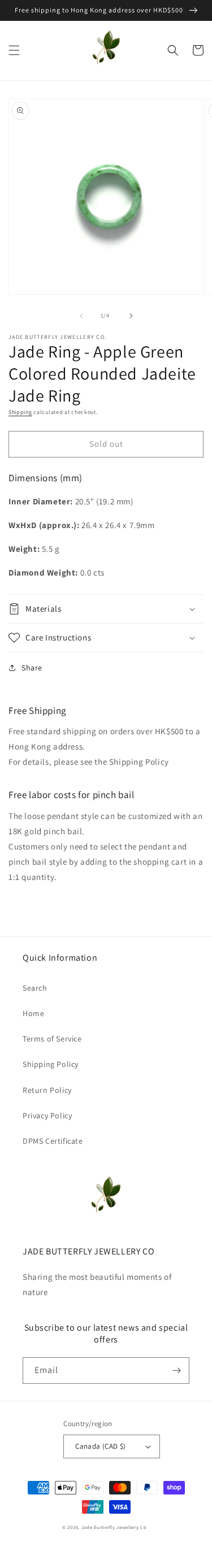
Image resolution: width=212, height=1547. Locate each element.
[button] (14, 50)
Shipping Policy (51, 1064)
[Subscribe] (176, 1370)
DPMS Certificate (53, 1141)
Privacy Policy (47, 1115)
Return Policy (47, 1090)
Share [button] (31, 668)
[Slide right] (131, 315)
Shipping (20, 412)
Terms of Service (52, 1039)
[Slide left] (81, 315)
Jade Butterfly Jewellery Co (114, 1527)
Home (33, 1013)
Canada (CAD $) (100, 1446)
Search (35, 988)
